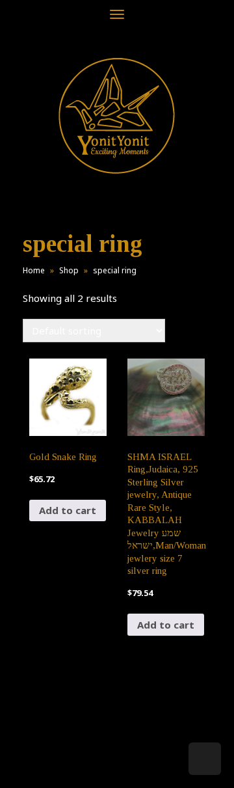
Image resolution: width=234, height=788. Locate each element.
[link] (117, 115)
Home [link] (34, 270)
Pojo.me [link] (95, 757)
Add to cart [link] (67, 510)
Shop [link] (69, 270)
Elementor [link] (136, 764)
